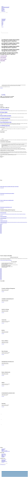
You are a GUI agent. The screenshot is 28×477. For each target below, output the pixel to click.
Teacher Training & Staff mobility (5, 7)
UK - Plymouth (3, 94)
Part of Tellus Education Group (5, 122)
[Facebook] (7, 424)
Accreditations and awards (5, 125)
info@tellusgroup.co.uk (2, 464)
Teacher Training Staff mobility (3, 20)
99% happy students (3, 112)
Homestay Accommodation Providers (6, 451)
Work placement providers (4, 450)
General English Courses (4, 461)
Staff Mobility (3, 449)
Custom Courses (3, 460)
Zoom (1, 224)
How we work (3, 24)
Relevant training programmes (5, 115)
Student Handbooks (4, 455)
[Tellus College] (5, 17)
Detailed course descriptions (9, 260)
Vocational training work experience (4, 19)
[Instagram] (7, 419)
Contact (2, 6)
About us (3, 10)
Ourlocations (3, 21)
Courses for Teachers (4, 459)
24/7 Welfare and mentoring (5, 118)
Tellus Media (3, 456)
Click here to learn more (2, 260)
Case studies (3, 9)
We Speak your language (4, 109)
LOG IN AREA (3, 11)
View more (3, 291)
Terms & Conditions (4, 454)
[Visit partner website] (5, 73)
